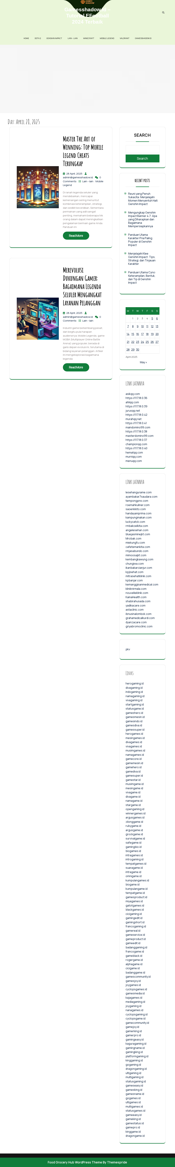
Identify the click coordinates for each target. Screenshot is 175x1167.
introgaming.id (134, 859)
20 (157, 334)
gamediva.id (133, 771)
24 (142, 342)
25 (147, 342)
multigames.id (134, 1106)
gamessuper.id (135, 729)
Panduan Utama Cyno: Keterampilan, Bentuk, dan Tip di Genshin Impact (142, 277)
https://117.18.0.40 (136, 448)
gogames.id (133, 1098)
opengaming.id (135, 809)
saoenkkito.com (136, 509)
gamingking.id (134, 1052)
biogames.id (133, 851)
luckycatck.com (135, 522)
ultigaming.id (133, 1073)
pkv (128, 649)
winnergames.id (135, 813)
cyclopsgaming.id (136, 1014)
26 (152, 342)
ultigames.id (133, 1102)
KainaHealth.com (136, 597)
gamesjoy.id (133, 981)
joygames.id (133, 985)
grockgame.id (134, 834)
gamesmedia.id (135, 993)
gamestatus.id (135, 1123)
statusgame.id (135, 708)
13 (157, 326)
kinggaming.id (134, 1060)
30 (137, 349)
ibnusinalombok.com (138, 614)
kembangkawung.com (139, 559)
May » (143, 362)
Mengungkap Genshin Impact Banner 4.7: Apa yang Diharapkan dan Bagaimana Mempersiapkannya (142, 219)
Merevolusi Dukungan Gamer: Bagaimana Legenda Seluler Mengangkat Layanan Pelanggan (82, 286)
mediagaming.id (135, 1002)
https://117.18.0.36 (136, 398)
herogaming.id (135, 683)
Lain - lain (88, 181)
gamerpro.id (133, 1035)
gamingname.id (135, 1048)
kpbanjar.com (134, 580)
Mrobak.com (133, 538)
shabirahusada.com (138, 601)
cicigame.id (133, 968)
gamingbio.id (134, 847)
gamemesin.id (134, 763)
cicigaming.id (134, 914)
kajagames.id (134, 997)
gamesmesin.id (135, 717)
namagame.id (134, 801)
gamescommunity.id (138, 976)
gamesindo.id (134, 721)
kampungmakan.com (139, 517)
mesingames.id (135, 738)
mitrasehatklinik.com (138, 576)
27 (157, 342)
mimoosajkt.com (136, 555)
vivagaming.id (134, 700)
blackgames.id (135, 909)
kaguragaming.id (136, 1043)
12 (152, 326)
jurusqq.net (133, 410)
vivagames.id (134, 746)
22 (132, 342)
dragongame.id (135, 1136)
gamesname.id (135, 1094)
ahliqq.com (132, 402)
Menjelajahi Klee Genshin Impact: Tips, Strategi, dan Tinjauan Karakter (142, 259)
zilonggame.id (134, 822)
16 (137, 334)
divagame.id (133, 796)
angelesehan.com (137, 530)
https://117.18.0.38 (136, 431)
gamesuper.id (134, 775)
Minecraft (88, 38)
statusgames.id (135, 1110)
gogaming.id (133, 1064)
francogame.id (135, 951)
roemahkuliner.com (138, 505)
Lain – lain (73, 38)
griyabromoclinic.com (139, 626)
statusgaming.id (136, 1081)
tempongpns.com (137, 501)
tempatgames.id (136, 863)
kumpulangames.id (137, 880)
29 (132, 349)
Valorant (124, 38)
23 (137, 342)
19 (152, 334)
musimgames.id (135, 750)
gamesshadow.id (143, 38)
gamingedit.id (134, 918)
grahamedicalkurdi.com (140, 618)
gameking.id (133, 1119)
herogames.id (134, 734)
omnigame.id (134, 876)
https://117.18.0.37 (136, 440)
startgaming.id (135, 704)
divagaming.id (134, 688)
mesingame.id (134, 788)
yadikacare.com (135, 605)
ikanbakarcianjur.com (139, 568)
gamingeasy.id (135, 1039)
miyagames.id (134, 901)
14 (128, 334)
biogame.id (132, 884)
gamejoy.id (132, 1027)
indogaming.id (134, 692)
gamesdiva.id (134, 725)
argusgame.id (134, 830)
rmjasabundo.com (137, 551)
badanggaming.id (136, 947)
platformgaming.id (137, 1056)
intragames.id (134, 855)
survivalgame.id (135, 838)
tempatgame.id (135, 893)
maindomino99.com (138, 427)
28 (128, 349)
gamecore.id (134, 759)
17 (142, 334)
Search (142, 135)
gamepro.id (133, 1127)
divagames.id (134, 742)
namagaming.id (135, 696)
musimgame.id (135, 784)
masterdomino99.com (139, 436)
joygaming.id (133, 1006)
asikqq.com (133, 394)
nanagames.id (134, 1010)
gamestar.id (133, 780)
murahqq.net (134, 419)
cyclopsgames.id (136, 989)
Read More (76, 236)
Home (26, 38)
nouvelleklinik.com (137, 593)
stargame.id (133, 805)
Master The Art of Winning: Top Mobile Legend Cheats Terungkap (83, 151)
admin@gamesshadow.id (78, 177)
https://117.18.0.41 (136, 423)
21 (128, 342)
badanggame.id (135, 972)
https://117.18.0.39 (136, 406)
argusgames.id (135, 817)
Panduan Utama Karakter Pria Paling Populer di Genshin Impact (140, 240)
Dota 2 (38, 38)
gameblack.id (134, 956)
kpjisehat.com (134, 572)
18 (147, 334)
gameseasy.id (134, 1085)
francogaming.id (136, 926)
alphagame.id (134, 964)
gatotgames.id (135, 905)
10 (142, 326)
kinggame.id (133, 1131)
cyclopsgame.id (135, 1018)
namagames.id (135, 755)
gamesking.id (134, 1090)
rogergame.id (134, 960)
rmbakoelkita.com (137, 526)
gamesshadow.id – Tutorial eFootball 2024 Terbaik (87, 16)
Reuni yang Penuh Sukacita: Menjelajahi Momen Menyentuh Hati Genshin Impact (143, 199)
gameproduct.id (136, 939)
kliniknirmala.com (136, 589)
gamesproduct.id (136, 897)
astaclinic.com (135, 609)
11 (147, 326)
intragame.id (133, 872)
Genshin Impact (54, 38)
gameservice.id (135, 935)
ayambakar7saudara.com (141, 496)
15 (132, 334)
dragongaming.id (136, 1069)
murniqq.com (134, 456)
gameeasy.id (134, 1115)
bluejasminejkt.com (138, 534)
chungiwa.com (135, 563)
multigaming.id (134, 1077)
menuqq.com (134, 461)
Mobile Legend (107, 38)
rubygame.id (133, 826)
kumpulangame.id (136, 889)
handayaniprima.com (138, 513)
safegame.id (133, 842)
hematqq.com (134, 452)
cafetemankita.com (138, 547)
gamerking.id (134, 1031)
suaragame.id (134, 868)
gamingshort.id (135, 922)
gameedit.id (133, 943)
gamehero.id (134, 767)
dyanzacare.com (136, 622)
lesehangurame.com (139, 492)
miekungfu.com (135, 542)
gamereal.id (133, 930)
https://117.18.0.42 (136, 415)
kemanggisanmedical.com (142, 584)
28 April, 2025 (74, 173)
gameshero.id (134, 713)
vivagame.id (133, 792)
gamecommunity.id (137, 1023)
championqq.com (136, 444)
